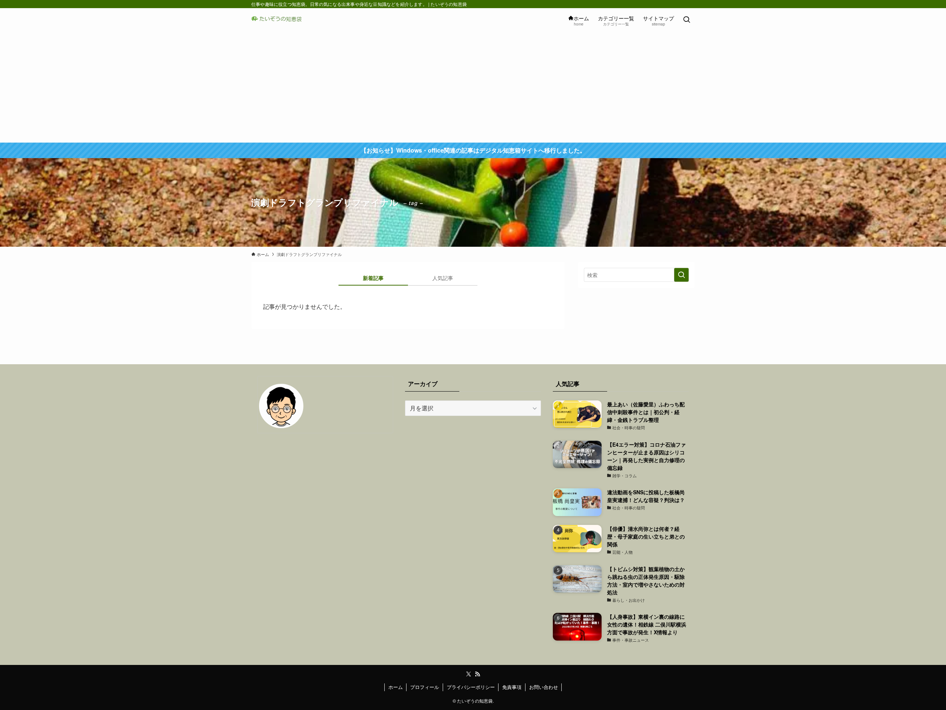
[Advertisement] (473, 87)
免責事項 (511, 686)
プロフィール (424, 686)
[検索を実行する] (681, 275)
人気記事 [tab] (442, 277)
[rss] (477, 674)
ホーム (395, 686)
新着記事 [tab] (373, 277)
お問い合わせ (543, 686)
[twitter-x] (468, 674)
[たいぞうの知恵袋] (278, 20)
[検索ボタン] (686, 20)
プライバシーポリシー (471, 686)
